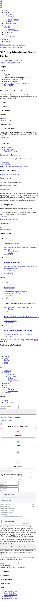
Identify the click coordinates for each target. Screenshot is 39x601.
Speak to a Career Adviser (8, 185)
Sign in (6, 401)
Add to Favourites (5, 164)
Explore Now (4, 137)
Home (6, 10)
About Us (7, 34)
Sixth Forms (12, 18)
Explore (6, 12)
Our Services (8, 32)
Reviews (17, 63)
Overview (3, 63)
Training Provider (13, 20)
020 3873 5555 (9, 85)
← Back (1, 475)
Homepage (7, 371)
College (10, 14)
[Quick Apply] (11, 238)
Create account (8, 402)
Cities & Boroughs (10, 23)
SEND (10, 21)
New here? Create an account (10, 417)
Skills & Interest (13, 31)
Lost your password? (6, 420)
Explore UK (8, 383)
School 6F (11, 16)
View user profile (5, 174)
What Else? (7, 27)
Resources (11, 29)
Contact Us (11, 36)
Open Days (7, 25)
